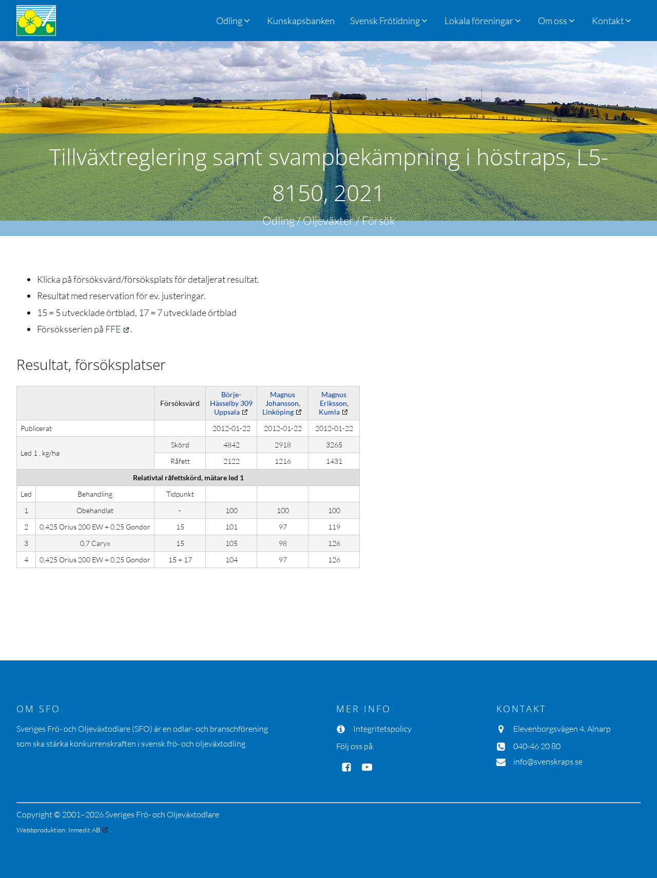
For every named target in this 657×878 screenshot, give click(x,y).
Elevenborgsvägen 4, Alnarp (562, 729)
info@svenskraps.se (548, 761)
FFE (113, 329)
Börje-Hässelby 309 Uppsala (231, 403)
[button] (389, 20)
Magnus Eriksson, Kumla (334, 403)
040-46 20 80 (537, 746)
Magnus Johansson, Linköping (281, 403)
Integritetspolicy (382, 729)
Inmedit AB (84, 830)
